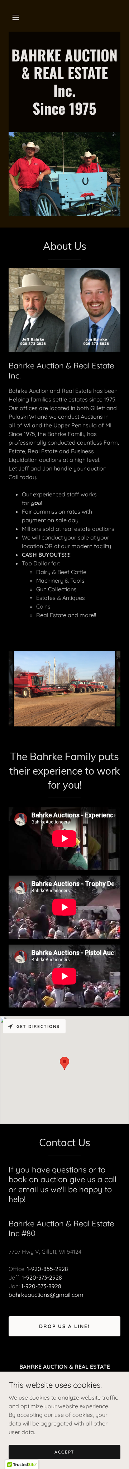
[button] (16, 17)
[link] (64, 112)
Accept (64, 1452)
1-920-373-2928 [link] (42, 1277)
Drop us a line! (64, 1326)
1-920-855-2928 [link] (47, 1268)
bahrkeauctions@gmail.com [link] (46, 1294)
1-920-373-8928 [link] (41, 1286)
